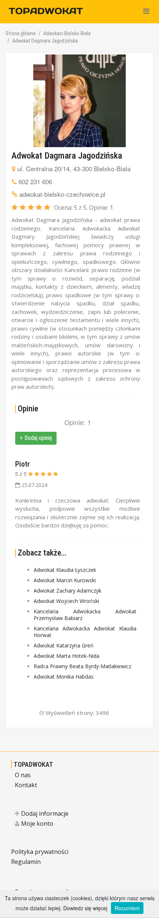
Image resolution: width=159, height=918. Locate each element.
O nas (23, 775)
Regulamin (26, 862)
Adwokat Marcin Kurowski (65, 580)
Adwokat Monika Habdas (64, 676)
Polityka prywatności (39, 852)
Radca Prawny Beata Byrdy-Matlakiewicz (82, 666)
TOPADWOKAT (33, 764)
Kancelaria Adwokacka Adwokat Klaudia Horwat (85, 632)
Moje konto (36, 823)
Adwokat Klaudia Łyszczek (65, 569)
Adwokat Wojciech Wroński (66, 600)
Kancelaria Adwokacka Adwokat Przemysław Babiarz (85, 615)
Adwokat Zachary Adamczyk (67, 590)
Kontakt (26, 785)
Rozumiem (127, 908)
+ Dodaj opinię (36, 437)
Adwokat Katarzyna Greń (64, 645)
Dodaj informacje (44, 813)
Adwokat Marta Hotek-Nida (66, 655)
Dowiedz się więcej (85, 908)
